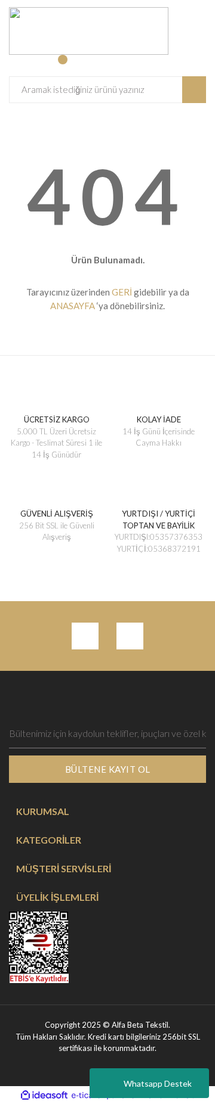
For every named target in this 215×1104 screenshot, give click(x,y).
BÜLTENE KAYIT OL (107, 769)
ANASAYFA (72, 305)
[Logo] (88, 30)
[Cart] (68, 65)
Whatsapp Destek (158, 1083)
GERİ (122, 292)
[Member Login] (19, 65)
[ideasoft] (44, 1096)
